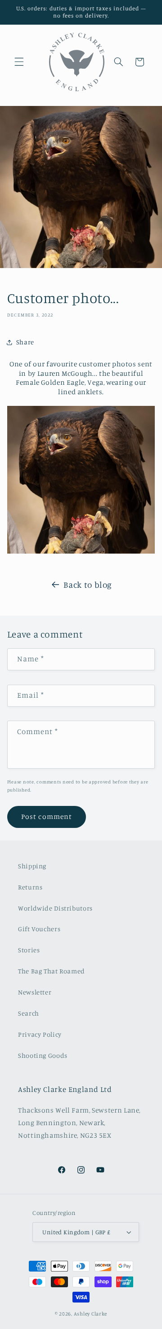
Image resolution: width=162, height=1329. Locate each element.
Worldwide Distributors (55, 908)
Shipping (32, 866)
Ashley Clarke (91, 1314)
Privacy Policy (40, 1034)
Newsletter (34, 992)
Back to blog (87, 584)
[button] (19, 62)
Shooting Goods (43, 1055)
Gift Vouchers (39, 929)
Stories (29, 950)
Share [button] (25, 342)
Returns (30, 887)
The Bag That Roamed (51, 971)
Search (28, 1013)
